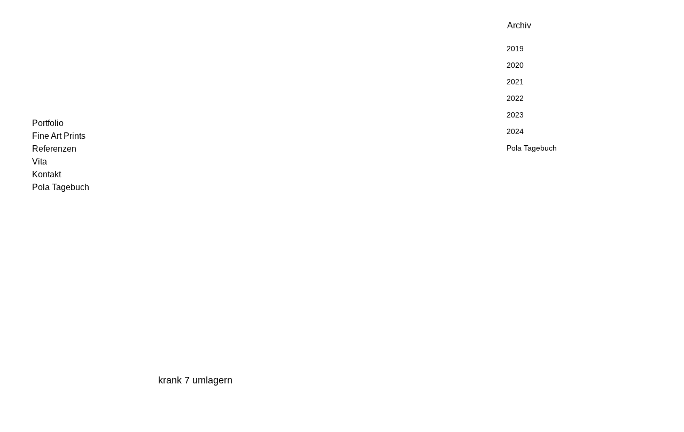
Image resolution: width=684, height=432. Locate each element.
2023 (515, 115)
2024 (515, 131)
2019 (515, 48)
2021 (515, 81)
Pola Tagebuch (532, 148)
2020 (515, 65)
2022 (515, 98)
